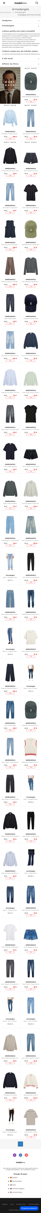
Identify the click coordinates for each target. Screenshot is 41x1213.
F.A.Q (11, 1204)
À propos (5, 1204)
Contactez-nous (21, 1204)
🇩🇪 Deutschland (16, 1181)
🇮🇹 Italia (13, 1185)
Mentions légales (33, 1204)
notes (32, 1169)
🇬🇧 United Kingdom (17, 1189)
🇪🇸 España (13, 1177)
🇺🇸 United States (16, 1192)
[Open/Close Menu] (4, 3)
